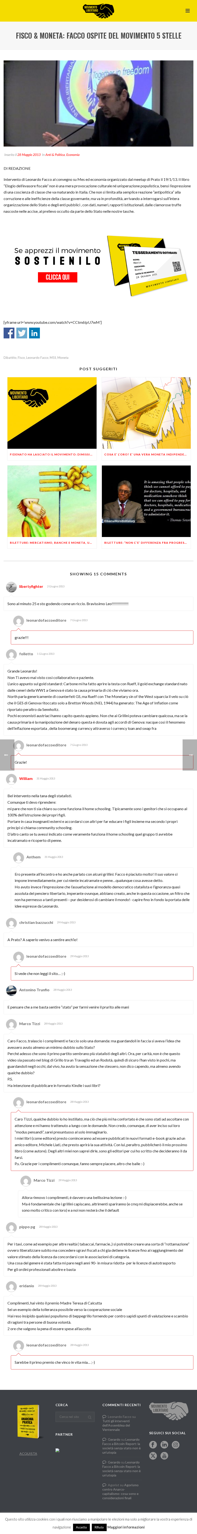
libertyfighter (31, 586)
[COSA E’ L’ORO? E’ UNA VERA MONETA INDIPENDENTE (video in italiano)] (146, 413)
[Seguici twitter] (153, 1456)
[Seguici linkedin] (164, 1445)
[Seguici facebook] (153, 1445)
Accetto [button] (81, 1527)
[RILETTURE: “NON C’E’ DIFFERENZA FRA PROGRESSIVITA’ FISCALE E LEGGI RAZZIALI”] (146, 501)
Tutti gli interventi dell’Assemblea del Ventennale (116, 1425)
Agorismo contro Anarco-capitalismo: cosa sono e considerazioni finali (120, 1491)
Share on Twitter (21, 333)
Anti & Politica (55, 155)
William (26, 778)
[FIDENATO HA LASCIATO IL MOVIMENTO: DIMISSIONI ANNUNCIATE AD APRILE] (52, 413)
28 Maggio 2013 (29, 155)
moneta (62, 357)
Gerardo (114, 1439)
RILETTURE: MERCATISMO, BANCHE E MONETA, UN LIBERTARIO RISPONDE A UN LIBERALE (53, 542)
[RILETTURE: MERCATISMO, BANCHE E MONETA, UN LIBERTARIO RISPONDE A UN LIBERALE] (52, 501)
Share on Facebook (9, 333)
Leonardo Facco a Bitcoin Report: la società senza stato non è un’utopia (121, 1445)
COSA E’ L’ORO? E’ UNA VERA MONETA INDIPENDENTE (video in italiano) (147, 454)
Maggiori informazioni (126, 1527)
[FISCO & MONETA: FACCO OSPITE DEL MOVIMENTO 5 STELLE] (98, 103)
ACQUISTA (28, 1453)
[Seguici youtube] (164, 1456)
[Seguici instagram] (175, 1445)
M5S (53, 357)
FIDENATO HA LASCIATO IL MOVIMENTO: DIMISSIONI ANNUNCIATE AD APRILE (53, 454)
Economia (73, 155)
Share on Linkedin (34, 333)
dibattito (10, 357)
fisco (21, 357)
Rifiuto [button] (99, 1527)
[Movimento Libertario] (98, 11)
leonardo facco (37, 357)
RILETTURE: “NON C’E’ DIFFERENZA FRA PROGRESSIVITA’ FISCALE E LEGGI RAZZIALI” (147, 542)
